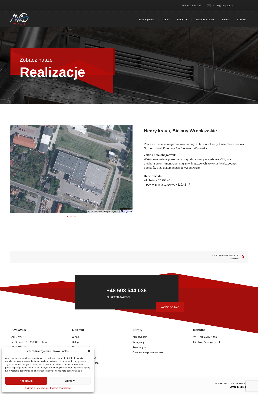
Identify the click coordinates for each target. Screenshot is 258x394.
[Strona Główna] (19, 19)
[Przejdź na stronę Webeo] (238, 387)
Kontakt (241, 19)
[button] (89, 351)
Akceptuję (26, 380)
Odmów (70, 380)
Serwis (225, 19)
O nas (166, 19)
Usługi (180, 19)
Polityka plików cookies (36, 388)
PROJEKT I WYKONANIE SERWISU (231, 383)
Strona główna (146, 19)
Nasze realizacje (205, 19)
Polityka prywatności (60, 388)
